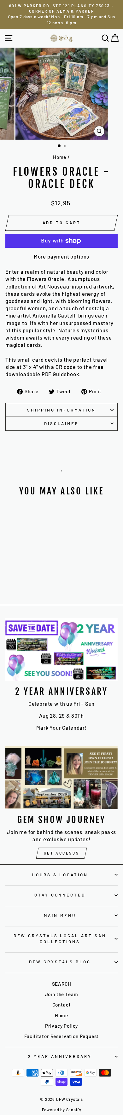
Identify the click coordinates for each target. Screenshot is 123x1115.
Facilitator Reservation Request (61, 1036)
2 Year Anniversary (60, 1056)
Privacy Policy (61, 1026)
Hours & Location (60, 874)
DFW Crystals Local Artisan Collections (60, 938)
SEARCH (61, 984)
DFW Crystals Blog (60, 961)
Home (59, 157)
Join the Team (61, 994)
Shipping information (61, 409)
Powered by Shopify (61, 1109)
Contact (61, 1004)
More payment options (62, 256)
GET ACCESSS (61, 853)
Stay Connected (60, 894)
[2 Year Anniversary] (61, 649)
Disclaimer (61, 423)
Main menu (60, 915)
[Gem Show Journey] (61, 777)
